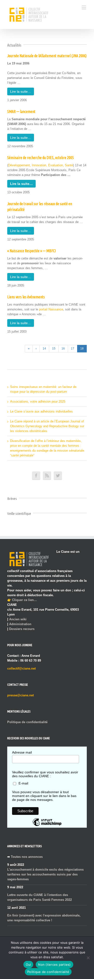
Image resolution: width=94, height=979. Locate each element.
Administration (20, 624)
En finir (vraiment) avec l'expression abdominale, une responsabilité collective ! (44, 918)
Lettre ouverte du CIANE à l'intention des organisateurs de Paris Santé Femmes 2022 (39, 897)
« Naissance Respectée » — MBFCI (31, 251)
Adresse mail (22, 752)
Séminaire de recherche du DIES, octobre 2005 (40, 157)
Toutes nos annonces (27, 857)
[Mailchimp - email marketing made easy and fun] (47, 826)
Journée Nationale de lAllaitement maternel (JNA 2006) (47, 56)
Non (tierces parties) (54, 964)
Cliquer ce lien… (24, 600)
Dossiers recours (21, 629)
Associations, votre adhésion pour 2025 (37, 401)
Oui (28, 964)
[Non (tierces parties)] (88, 957)
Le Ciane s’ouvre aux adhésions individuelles (41, 411)
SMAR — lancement (21, 111)
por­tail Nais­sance (51, 309)
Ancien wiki (18, 619)
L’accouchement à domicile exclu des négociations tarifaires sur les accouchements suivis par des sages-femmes (45, 874)
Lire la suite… (20, 91)
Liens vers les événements (26, 297)
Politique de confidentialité (27, 722)
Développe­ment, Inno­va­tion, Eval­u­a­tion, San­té (40, 165)
